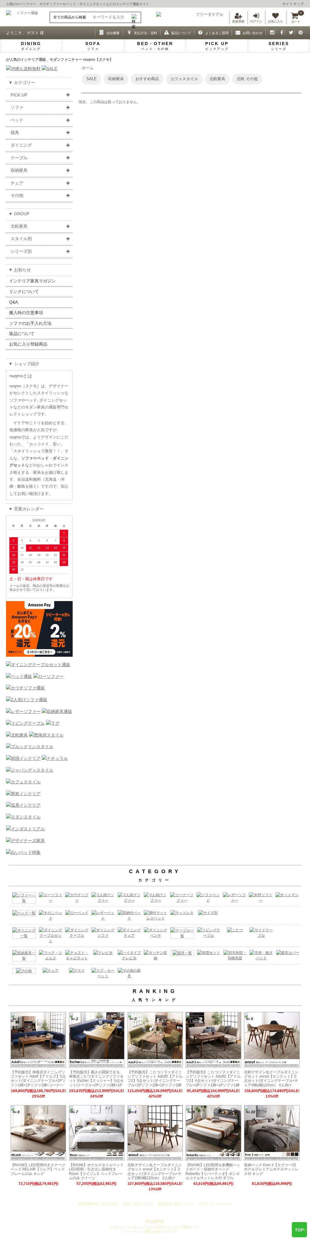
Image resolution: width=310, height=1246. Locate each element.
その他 (17, 195)
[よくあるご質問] (199, 32)
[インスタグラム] (270, 32)
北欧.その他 (247, 78)
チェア (17, 183)
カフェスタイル (184, 78)
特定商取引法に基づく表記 (98, 1203)
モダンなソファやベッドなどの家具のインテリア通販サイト (155, 1227)
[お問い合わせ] (236, 32)
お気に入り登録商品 (28, 344)
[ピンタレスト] (299, 32)
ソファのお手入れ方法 (30, 323)
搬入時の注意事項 (26, 312)
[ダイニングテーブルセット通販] (38, 664)
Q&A (13, 302)
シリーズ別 (21, 251)
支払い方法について (138, 1203)
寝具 (15, 132)
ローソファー (26, 4)
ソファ (17, 107)
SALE (91, 78)
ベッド (71, 4)
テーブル (19, 157)
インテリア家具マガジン (32, 280)
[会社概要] (100, 32)
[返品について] (165, 32)
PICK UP (19, 95)
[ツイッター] (289, 32)
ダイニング (21, 145)
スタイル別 (21, 238)
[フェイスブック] (280, 32)
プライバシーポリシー (215, 1203)
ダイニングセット (92, 4)
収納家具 (19, 170)
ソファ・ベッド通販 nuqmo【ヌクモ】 (149, 1231)
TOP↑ (300, 1230)
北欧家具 (19, 226)
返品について (22, 333)
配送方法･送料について (175, 1203)
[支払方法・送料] (127, 32)
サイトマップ (293, 4)
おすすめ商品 (147, 78)
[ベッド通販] (19, 676)
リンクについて (24, 291)
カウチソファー (51, 4)
